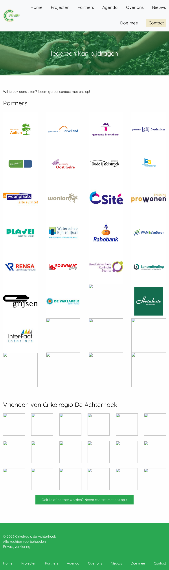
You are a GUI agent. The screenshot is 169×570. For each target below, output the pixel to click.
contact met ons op (74, 91)
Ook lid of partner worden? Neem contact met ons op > (84, 499)
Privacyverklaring (16, 546)
